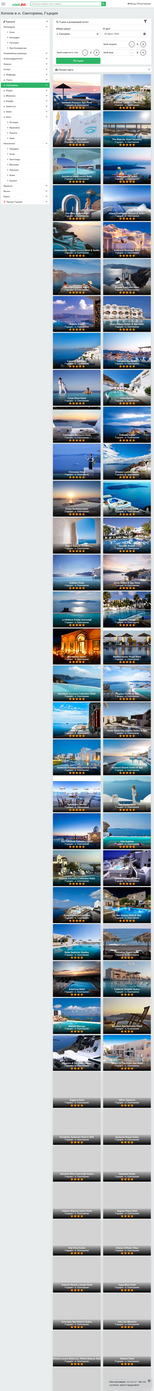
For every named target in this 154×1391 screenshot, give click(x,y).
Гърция (69, 105)
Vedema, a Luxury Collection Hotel (77, 878)
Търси (79, 61)
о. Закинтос (10, 106)
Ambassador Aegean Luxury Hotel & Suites (77, 250)
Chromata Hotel (77, 472)
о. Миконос (9, 96)
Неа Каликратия (17, 48)
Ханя (11, 138)
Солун (7, 69)
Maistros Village (127, 619)
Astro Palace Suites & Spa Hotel (127, 324)
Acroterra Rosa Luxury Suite (77, 176)
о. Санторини (11, 85)
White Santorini (127, 1100)
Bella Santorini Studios (77, 952)
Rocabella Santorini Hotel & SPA (77, 1137)
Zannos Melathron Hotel (127, 878)
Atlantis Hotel (127, 1358)
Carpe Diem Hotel (77, 398)
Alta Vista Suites (76, 1248)
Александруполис (13, 58)
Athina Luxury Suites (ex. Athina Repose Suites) (78, 1358)
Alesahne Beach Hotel (127, 952)
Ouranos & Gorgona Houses (77, 1063)
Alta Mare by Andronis (77, 213)
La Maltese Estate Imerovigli (77, 619)
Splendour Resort (77, 804)
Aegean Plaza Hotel (127, 1211)
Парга (7, 196)
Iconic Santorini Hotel (127, 509)
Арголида (14, 159)
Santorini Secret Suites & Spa (127, 767)
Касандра (14, 37)
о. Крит (7, 117)
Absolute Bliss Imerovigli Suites (77, 1174)
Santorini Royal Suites (127, 1137)
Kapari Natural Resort (76, 546)
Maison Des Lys (77, 1026)
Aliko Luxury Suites (127, 176)
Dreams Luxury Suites (127, 472)
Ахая (12, 154)
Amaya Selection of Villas (76, 915)
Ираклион (14, 127)
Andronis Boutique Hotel (127, 250)
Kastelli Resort (127, 546)
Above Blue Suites (76, 139)
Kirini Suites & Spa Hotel (127, 583)
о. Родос (8, 90)
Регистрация (144, 3)
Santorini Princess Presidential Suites (77, 767)
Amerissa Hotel (77, 989)
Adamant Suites (127, 1174)
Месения (14, 164)
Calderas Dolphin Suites (127, 989)
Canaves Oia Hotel (76, 361)
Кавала (7, 64)
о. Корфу (8, 101)
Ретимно (13, 122)
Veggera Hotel (76, 1100)
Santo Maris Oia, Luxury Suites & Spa (127, 730)
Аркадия (13, 149)
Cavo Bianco (127, 398)
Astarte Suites (76, 324)
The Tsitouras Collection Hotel (77, 841)
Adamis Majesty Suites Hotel (77, 1211)
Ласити (13, 133)
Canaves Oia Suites (127, 361)
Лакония (13, 170)
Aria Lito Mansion (127, 1321)
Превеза (8, 186)
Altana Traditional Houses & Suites (127, 213)
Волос (7, 191)
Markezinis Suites (77, 656)
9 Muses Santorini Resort (127, 102)
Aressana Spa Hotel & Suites (77, 1321)
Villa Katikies (127, 841)
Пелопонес (9, 143)
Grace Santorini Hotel (76, 509)
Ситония (13, 43)
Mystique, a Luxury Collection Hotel (76, 693)
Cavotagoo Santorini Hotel (77, 435)
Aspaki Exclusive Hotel (127, 287)
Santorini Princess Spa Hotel (77, 102)
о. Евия (7, 111)
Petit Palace (77, 730)
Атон (12, 32)
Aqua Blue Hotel (127, 1284)
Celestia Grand (127, 435)
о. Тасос (8, 80)
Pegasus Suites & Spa (127, 693)
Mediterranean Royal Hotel (127, 656)
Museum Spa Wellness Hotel (127, 1026)
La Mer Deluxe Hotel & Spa (127, 915)
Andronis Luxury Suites (76, 287)
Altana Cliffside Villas (127, 1248)
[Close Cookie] (149, 1381)
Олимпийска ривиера (15, 53)
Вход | (133, 3)
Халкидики (9, 27)
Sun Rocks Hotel (127, 804)
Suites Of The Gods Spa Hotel (127, 1063)
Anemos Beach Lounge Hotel (77, 1284)
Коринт (13, 180)
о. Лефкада (9, 74)
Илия (12, 175)
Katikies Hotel (76, 583)
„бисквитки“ (131, 1382)
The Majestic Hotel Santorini (127, 139)
